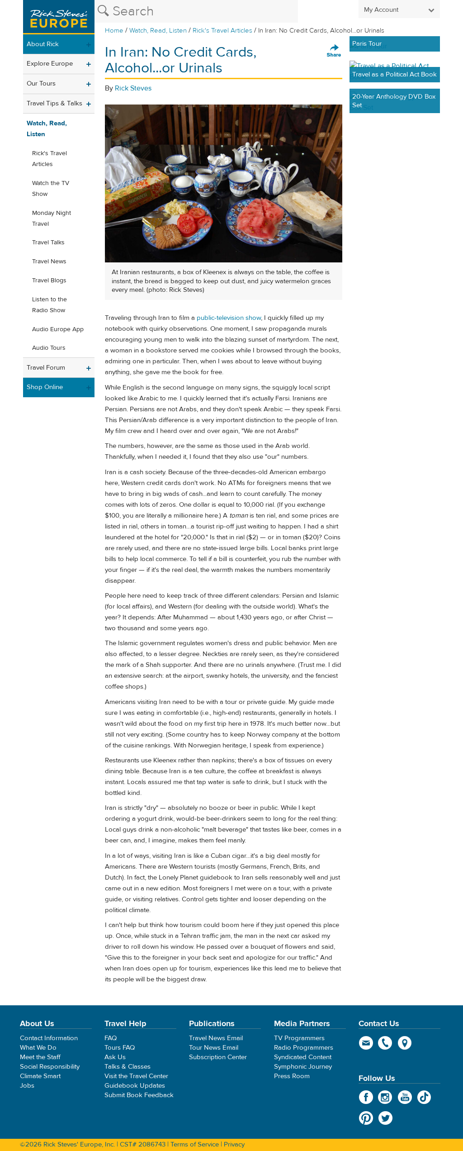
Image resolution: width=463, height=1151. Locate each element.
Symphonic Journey (303, 1066)
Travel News (49, 261)
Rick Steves (133, 88)
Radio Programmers (303, 1047)
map (404, 1043)
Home (114, 30)
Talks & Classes (127, 1066)
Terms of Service (194, 1144)
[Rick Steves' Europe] (58, 17)
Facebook (366, 1097)
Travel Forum (46, 367)
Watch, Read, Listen (158, 30)
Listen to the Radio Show (49, 304)
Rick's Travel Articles (222, 30)
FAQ (110, 1038)
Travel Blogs (49, 280)
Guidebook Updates (134, 1085)
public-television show (229, 318)
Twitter (385, 1118)
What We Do (38, 1047)
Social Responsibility (50, 1066)
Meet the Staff (40, 1057)
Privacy (234, 1144)
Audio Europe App (58, 329)
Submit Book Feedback (139, 1095)
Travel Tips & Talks (54, 103)
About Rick (43, 44)
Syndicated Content (302, 1057)
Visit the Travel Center (136, 1076)
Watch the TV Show (50, 188)
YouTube (404, 1097)
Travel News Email (216, 1038)
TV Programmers (299, 1038)
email (366, 1043)
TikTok (424, 1097)
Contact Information (49, 1038)
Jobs (27, 1085)
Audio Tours (49, 348)
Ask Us (115, 1057)
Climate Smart (40, 1076)
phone (385, 1043)
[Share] (334, 51)
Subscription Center (218, 1057)
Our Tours (41, 83)
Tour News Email (213, 1047)
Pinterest (366, 1118)
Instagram (385, 1097)
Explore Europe (50, 63)
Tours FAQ (119, 1047)
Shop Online (45, 387)
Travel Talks (48, 242)
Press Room (292, 1076)
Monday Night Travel (51, 218)
